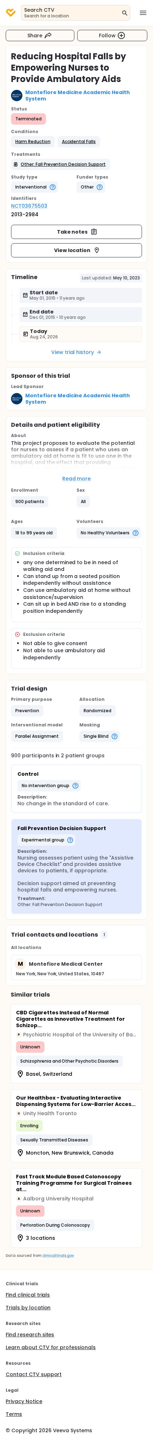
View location (72, 250)
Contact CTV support (34, 1374)
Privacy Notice (24, 1401)
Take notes (72, 231)
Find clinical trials (28, 1294)
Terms (14, 1414)
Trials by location (28, 1307)
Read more (76, 478)
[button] (33, 141)
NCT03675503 (29, 206)
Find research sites (30, 1334)
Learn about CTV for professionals (51, 1347)
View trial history (72, 352)
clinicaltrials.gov (58, 1255)
